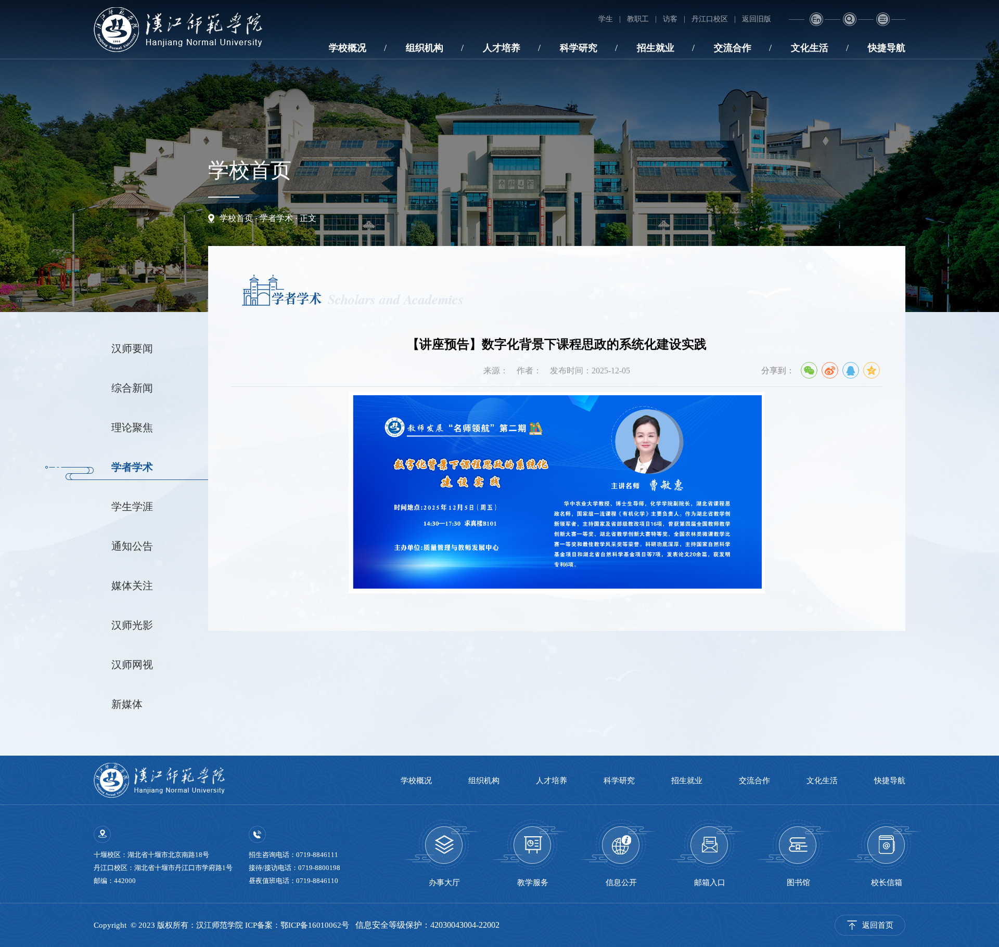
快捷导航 (886, 48)
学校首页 (236, 218)
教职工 (638, 19)
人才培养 (501, 48)
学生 (605, 19)
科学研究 (578, 48)
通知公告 (132, 546)
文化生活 (809, 48)
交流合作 (732, 48)
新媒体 (127, 704)
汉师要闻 (132, 348)
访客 (670, 19)
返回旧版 (756, 19)
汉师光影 (132, 625)
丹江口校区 (709, 19)
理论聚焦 (132, 427)
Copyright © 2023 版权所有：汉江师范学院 (169, 925)
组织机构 (424, 48)
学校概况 (347, 48)
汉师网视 (132, 664)
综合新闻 (132, 388)
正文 (308, 218)
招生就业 (655, 48)
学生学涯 (132, 506)
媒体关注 (132, 585)
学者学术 (276, 218)
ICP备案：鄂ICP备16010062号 (297, 925)
